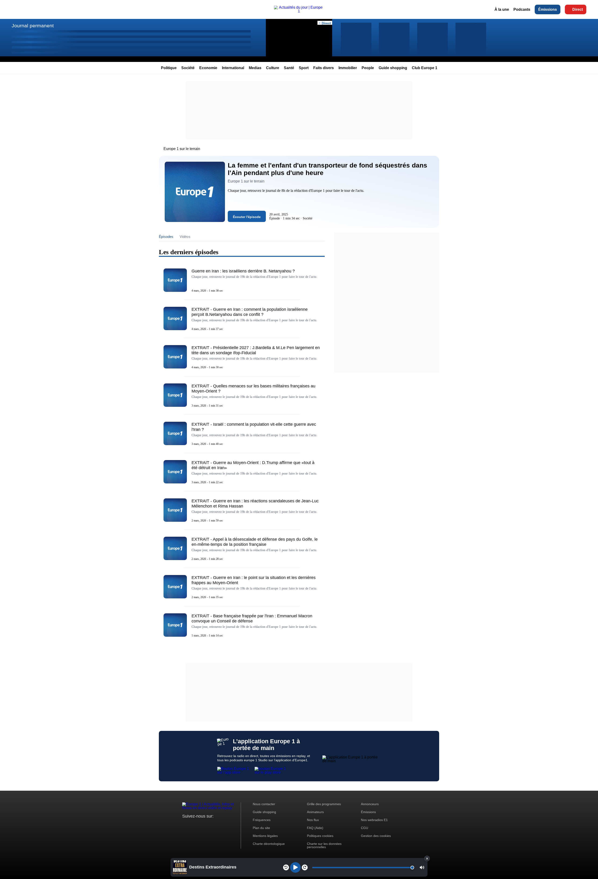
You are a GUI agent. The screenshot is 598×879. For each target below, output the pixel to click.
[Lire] (295, 867)
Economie (208, 68)
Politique (169, 68)
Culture (272, 68)
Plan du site (261, 828)
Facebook (201, 825)
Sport (304, 68)
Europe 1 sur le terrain (182, 149)
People (368, 68)
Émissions (547, 9)
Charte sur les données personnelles (324, 845)
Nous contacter (264, 804)
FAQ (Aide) (315, 828)
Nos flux (313, 820)
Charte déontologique (269, 844)
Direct (577, 9)
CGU (364, 828)
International (233, 68)
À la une (502, 9)
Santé (289, 68)
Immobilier (347, 68)
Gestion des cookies (376, 836)
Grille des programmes (324, 804)
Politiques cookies (320, 836)
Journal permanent (33, 25)
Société (188, 68)
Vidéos (185, 237)
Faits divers (323, 68)
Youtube (209, 825)
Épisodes (166, 237)
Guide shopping (393, 68)
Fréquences (262, 820)
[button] (422, 867)
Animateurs (315, 812)
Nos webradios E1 (374, 820)
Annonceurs (370, 804)
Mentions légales (265, 836)
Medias (255, 68)
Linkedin (225, 825)
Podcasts (521, 9)
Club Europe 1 (424, 68)
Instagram (193, 825)
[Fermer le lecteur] (427, 858)
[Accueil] (299, 11)
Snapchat (217, 825)
